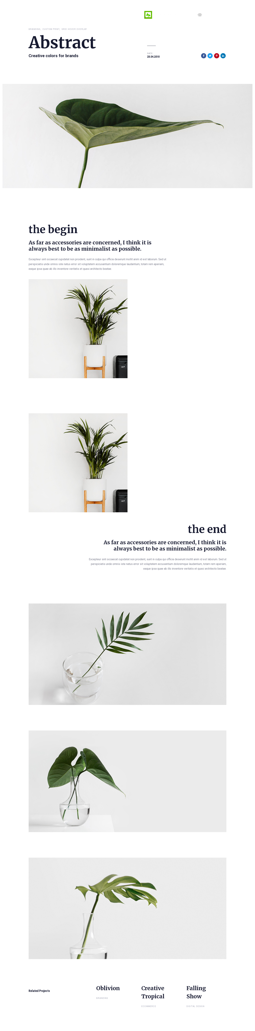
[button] (200, 15)
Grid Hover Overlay (74, 29)
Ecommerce (148, 1006)
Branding (35, 29)
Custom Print (51, 29)
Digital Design (195, 1006)
